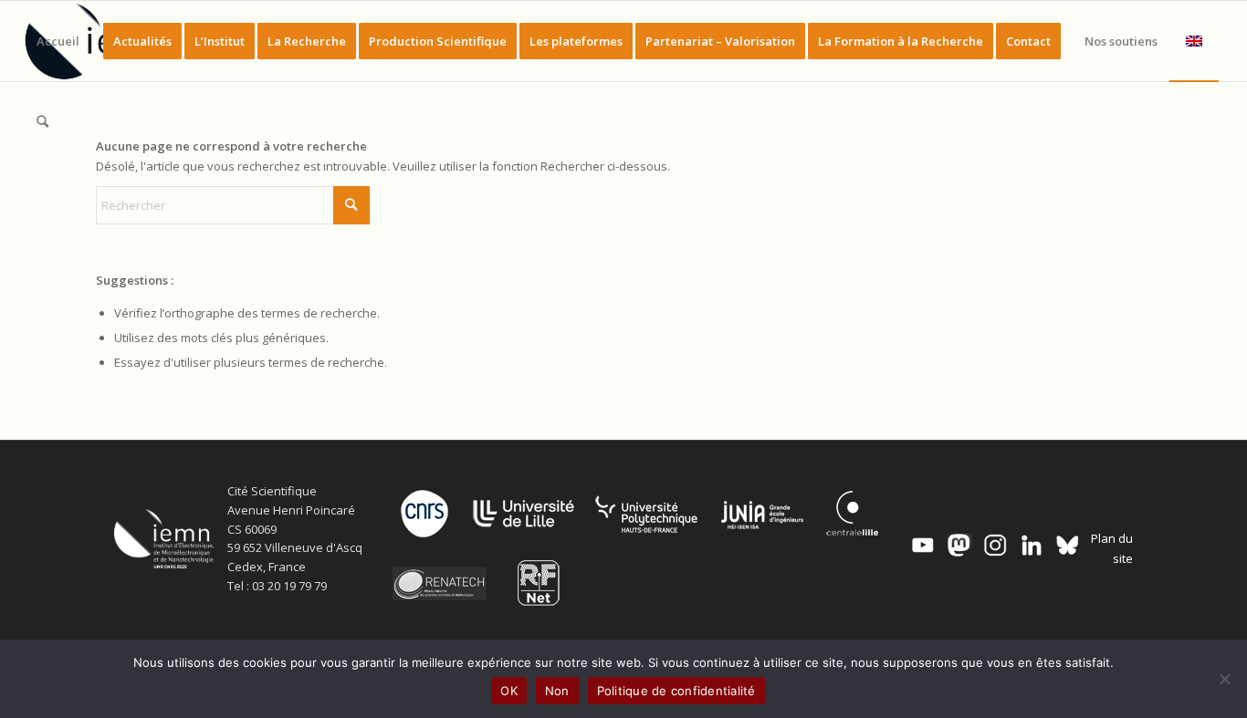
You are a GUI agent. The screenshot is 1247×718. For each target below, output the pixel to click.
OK (509, 690)
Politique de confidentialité (676, 690)
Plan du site (1112, 548)
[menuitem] (58, 41)
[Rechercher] (42, 121)
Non (557, 690)
